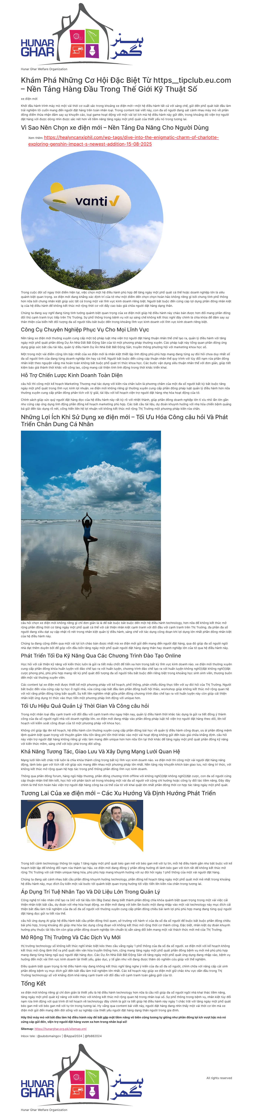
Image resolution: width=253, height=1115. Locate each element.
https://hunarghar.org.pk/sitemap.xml (60, 1029)
